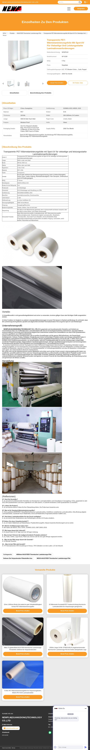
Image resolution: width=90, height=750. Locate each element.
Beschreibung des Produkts (40, 93)
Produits (12, 33)
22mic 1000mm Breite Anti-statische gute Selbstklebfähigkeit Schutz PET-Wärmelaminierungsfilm (23, 605)
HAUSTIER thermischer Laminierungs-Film (29, 33)
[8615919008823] (50, 733)
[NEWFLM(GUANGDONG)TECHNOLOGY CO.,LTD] (11, 8)
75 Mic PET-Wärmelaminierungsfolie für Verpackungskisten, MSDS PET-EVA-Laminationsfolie (22, 692)
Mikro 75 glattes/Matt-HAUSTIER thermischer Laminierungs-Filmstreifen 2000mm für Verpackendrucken (23, 648)
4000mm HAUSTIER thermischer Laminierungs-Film (33, 554)
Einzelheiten (14, 93)
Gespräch (81, 9)
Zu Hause (4, 33)
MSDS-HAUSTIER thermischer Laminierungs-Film (53, 558)
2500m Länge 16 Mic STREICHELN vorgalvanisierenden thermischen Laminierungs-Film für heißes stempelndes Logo (67, 648)
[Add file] (55, 747)
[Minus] (86, 708)
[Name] (80, 2)
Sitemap (13, 747)
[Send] (85, 747)
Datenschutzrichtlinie (6, 747)
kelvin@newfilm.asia (12, 728)
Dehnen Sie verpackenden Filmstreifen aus (17, 558)
